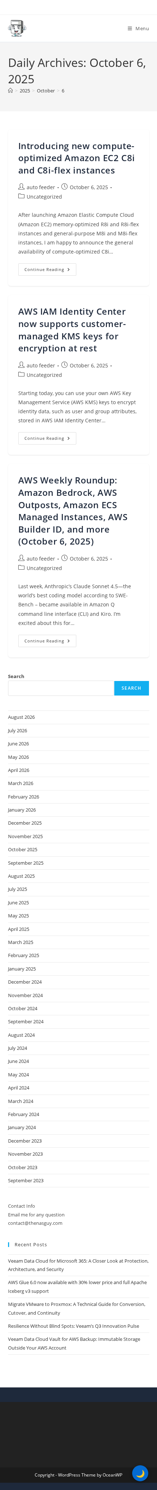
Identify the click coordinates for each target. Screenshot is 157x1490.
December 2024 (25, 982)
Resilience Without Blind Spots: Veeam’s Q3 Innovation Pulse (73, 1326)
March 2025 (20, 942)
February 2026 (23, 796)
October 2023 (22, 1167)
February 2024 (23, 1114)
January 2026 (22, 809)
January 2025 (22, 968)
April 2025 (18, 929)
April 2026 (18, 770)
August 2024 (21, 1035)
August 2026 (21, 717)
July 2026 (17, 730)
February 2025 (23, 955)
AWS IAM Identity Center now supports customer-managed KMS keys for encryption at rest (72, 329)
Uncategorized (44, 196)
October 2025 (22, 849)
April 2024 (18, 1087)
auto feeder (41, 187)
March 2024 (20, 1101)
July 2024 (17, 1048)
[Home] (10, 90)
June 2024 (18, 1061)
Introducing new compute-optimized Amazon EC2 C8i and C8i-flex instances (76, 158)
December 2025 (25, 823)
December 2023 (25, 1141)
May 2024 (18, 1074)
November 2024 (25, 995)
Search (16, 676)
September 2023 (25, 1180)
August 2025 (21, 876)
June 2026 (18, 743)
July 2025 (17, 889)
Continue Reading (50, 271)
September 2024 (25, 1021)
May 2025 (18, 915)
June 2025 (18, 902)
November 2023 (25, 1154)
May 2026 (18, 757)
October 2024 (22, 1008)
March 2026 (20, 783)
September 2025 (25, 863)
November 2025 (25, 836)
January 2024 (22, 1127)
